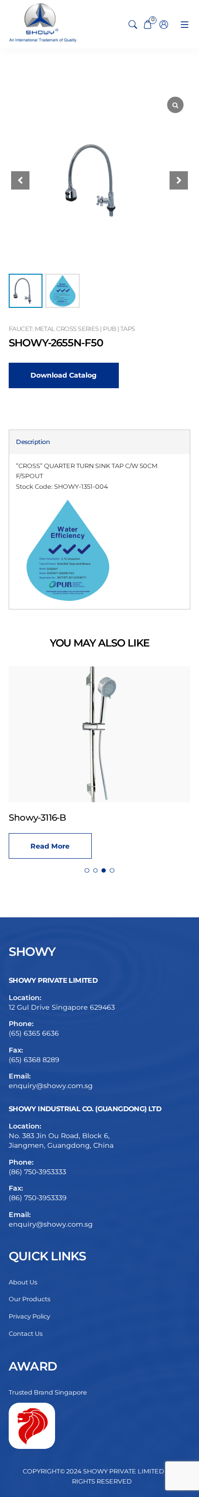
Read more (50, 846)
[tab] (33, 442)
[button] (179, 180)
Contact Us (26, 1333)
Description (33, 441)
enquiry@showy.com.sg (51, 1085)
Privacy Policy (29, 1316)
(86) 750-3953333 (37, 1171)
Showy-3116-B (37, 817)
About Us (23, 1282)
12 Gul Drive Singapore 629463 (62, 1007)
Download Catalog (63, 375)
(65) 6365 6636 (34, 1033)
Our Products (29, 1299)
